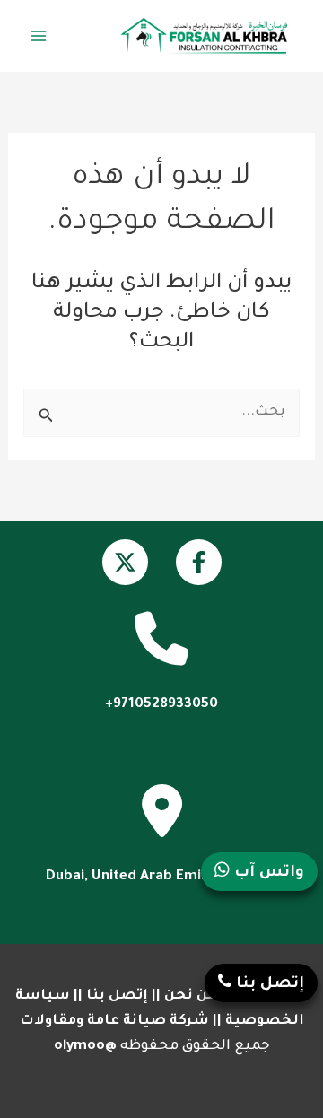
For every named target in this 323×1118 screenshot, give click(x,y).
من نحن (190, 996)
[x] (125, 562)
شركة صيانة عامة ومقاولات (114, 1021)
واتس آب (267, 873)
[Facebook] (199, 562)
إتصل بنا (117, 996)
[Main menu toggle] (38, 36)
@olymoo (85, 1046)
